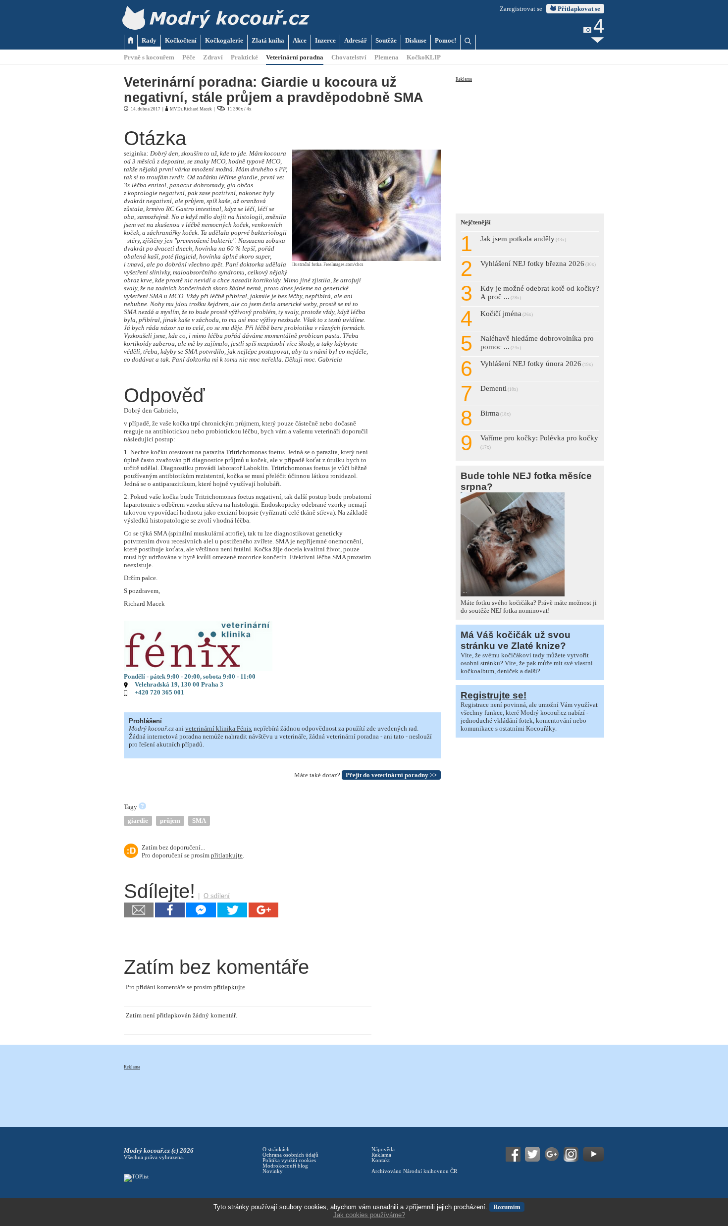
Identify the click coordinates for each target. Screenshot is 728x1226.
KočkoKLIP (424, 57)
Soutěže (386, 40)
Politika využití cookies (289, 1160)
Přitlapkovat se (578, 8)
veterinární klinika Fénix (218, 728)
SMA (199, 820)
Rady (149, 40)
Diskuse (415, 40)
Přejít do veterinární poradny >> (391, 775)
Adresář (355, 40)
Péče (188, 57)
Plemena (386, 57)
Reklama (464, 79)
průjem (170, 820)
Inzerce (325, 40)
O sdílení (217, 896)
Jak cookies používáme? (369, 1215)
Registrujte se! (493, 695)
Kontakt (380, 1160)
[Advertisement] (530, 145)
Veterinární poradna (294, 57)
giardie (138, 820)
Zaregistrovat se (521, 8)
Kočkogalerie (224, 40)
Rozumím (506, 1207)
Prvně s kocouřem (149, 57)
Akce (300, 40)
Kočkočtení (181, 40)
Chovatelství (348, 57)
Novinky (272, 1171)
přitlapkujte (227, 855)
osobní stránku (480, 663)
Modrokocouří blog (285, 1166)
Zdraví (213, 57)
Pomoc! (445, 40)
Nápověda (383, 1149)
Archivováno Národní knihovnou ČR (414, 1171)
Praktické (244, 57)
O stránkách (276, 1149)
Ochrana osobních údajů (290, 1155)
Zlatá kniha (268, 40)
